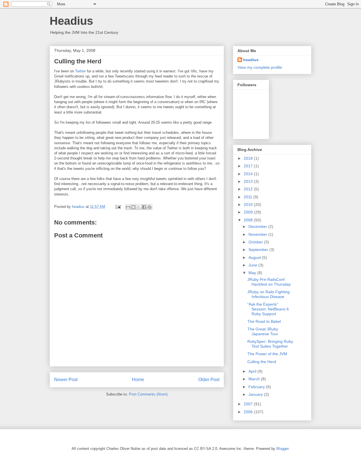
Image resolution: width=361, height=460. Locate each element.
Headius (71, 21)
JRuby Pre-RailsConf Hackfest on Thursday (269, 281)
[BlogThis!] (133, 207)
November (258, 234)
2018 (249, 158)
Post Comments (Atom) (148, 394)
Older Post (208, 379)
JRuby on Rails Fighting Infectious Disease (268, 294)
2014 (249, 174)
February (257, 387)
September (258, 249)
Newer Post (66, 379)
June (253, 265)
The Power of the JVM (267, 354)
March (254, 379)
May (252, 272)
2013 (249, 181)
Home (138, 379)
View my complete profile (259, 67)
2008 (249, 220)
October (256, 242)
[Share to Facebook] (144, 207)
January (256, 394)
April (252, 371)
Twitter (80, 71)
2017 (249, 166)
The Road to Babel (264, 321)
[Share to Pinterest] (149, 207)
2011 (248, 197)
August (255, 257)
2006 (249, 412)
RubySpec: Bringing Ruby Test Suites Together (270, 343)
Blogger (282, 448)
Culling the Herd (261, 361)
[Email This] (128, 207)
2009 (249, 212)
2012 (249, 189)
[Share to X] (139, 207)
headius (251, 59)
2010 (249, 204)
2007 (249, 404)
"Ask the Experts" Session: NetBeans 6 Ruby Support (268, 309)
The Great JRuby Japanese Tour (262, 331)
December (258, 226)
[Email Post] (118, 207)
